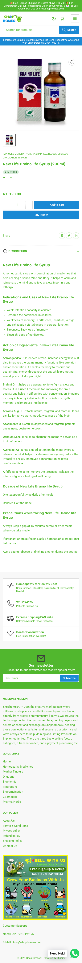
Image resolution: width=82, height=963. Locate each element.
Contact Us (10, 846)
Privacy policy (11, 830)
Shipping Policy (12, 840)
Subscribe (69, 678)
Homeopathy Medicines (18, 766)
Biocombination (13, 791)
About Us (9, 820)
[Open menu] (75, 18)
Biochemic (9, 781)
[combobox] (41, 30)
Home (7, 761)
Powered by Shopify (54, 958)
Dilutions (8, 776)
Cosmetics (10, 796)
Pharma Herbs (12, 801)
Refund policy (11, 836)
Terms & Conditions (15, 825)
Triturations (10, 786)
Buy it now (41, 215)
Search (71, 29)
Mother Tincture (13, 771)
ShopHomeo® (34, 958)
